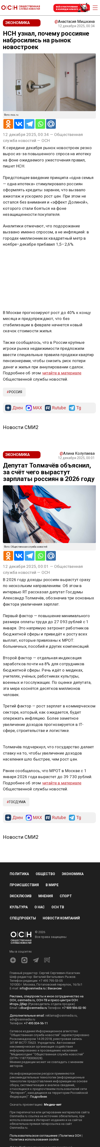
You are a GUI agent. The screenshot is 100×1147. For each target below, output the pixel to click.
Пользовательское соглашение (33, 1135)
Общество (45, 874)
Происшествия (24, 885)
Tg (78, 408)
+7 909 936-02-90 (74, 1008)
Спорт (66, 896)
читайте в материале (62, 373)
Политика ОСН (70, 1135)
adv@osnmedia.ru (22, 1019)
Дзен (17, 408)
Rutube (59, 408)
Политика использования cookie (34, 1139)
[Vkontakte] (19, 124)
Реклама (18, 258)
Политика (19, 874)
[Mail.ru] (51, 124)
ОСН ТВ (57, 907)
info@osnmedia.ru (33, 988)
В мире (52, 885)
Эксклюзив (21, 896)
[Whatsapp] (40, 124)
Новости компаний (61, 918)
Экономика (72, 874)
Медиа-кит (52, 1104)
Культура (19, 907)
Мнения (45, 896)
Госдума (17, 802)
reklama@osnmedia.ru (61, 1015)
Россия (15, 392)
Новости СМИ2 (20, 427)
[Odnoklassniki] (8, 124)
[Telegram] (29, 124)
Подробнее (38, 1096)
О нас (39, 907)
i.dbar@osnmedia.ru (33, 1008)
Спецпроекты (23, 918)
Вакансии (55, 988)
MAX (37, 408)
